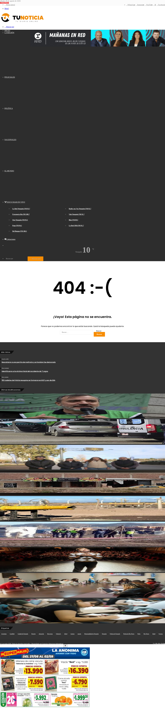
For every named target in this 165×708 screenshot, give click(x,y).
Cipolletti (12, 634)
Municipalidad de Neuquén (91, 634)
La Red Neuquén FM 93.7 (21, 209)
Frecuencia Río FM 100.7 (21, 214)
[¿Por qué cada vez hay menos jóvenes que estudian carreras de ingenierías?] (82, 611)
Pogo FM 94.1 (17, 225)
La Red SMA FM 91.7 (76, 225)
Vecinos (160, 634)
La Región (9, 33)
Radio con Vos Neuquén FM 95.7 (80, 209)
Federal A (58, 634)
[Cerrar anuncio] (65, 645)
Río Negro (146, 634)
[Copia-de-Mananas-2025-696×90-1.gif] (97, 46)
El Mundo (9, 171)
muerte (79, 634)
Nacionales (10, 140)
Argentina (4, 634)
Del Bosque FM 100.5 (19, 231)
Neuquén (104, 634)
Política (8, 108)
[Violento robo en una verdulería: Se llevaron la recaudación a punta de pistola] (82, 482)
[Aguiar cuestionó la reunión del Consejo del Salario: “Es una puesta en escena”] (82, 406)
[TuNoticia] (22, 22)
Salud (153, 634)
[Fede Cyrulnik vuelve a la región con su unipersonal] (82, 559)
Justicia (72, 634)
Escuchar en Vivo (16, 202)
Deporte (33, 634)
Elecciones (50, 634)
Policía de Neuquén (115, 634)
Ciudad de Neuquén (23, 634)
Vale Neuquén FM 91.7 (76, 214)
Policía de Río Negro (128, 634)
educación (41, 634)
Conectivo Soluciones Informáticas (52, 644)
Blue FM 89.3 (73, 220)
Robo (139, 634)
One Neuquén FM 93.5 (20, 220)
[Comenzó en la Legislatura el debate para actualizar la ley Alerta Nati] (82, 585)
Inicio (7, 31)
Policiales (9, 77)
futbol (65, 634)
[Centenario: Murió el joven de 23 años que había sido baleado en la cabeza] (82, 431)
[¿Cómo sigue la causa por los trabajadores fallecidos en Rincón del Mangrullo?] (82, 508)
